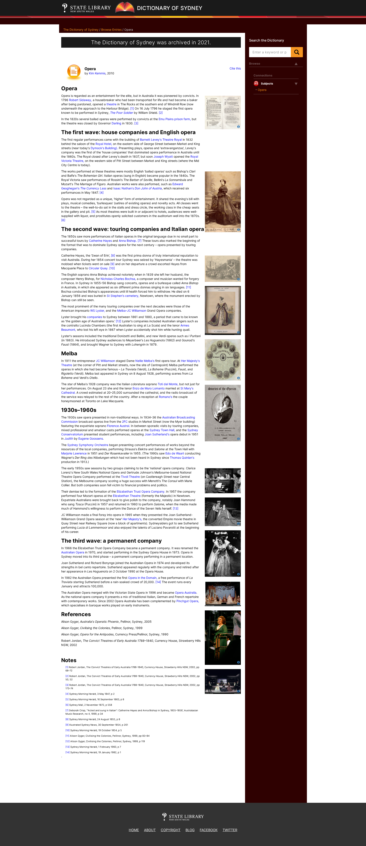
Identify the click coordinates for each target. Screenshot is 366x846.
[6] (63, 220)
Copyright (170, 830)
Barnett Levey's (151, 139)
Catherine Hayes (100, 240)
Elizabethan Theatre (127, 495)
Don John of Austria (148, 188)
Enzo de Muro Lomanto (149, 388)
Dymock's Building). (104, 148)
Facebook (209, 830)
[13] (175, 508)
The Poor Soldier (121, 112)
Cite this (235, 68)
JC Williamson (105, 361)
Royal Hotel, (104, 144)
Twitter (230, 830)
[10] (112, 268)
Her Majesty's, (132, 519)
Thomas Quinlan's (182, 457)
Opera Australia (185, 592)
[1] (132, 108)
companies (94, 317)
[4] (102, 192)
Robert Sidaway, (80, 100)
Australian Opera (72, 552)
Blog (190, 830)
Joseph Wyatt (163, 156)
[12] (118, 321)
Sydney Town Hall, (162, 430)
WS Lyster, (97, 310)
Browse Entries (111, 29)
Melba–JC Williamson (131, 310)
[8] (113, 255)
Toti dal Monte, (168, 384)
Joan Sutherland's (157, 434)
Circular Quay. (98, 268)
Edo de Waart (174, 453)
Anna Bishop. (128, 240)
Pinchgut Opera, (187, 601)
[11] (188, 287)
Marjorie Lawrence (74, 453)
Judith (68, 438)
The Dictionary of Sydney (80, 29)
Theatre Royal (172, 139)
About (150, 830)
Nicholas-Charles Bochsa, (118, 279)
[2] (161, 112)
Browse (254, 63)
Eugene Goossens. (91, 438)
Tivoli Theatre (130, 476)
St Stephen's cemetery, (123, 295)
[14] (158, 582)
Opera (262, 90)
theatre (111, 104)
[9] (112, 264)
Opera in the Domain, (142, 577)
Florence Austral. (118, 426)
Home (134, 830)
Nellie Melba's (144, 361)
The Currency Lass (93, 188)
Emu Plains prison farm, (175, 119)
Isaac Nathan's (123, 188)
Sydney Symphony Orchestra (87, 445)
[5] (93, 211)
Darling (116, 123)
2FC (125, 421)
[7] (139, 240)
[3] (136, 123)
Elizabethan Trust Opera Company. (141, 491)
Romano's (165, 397)
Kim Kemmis (97, 73)
